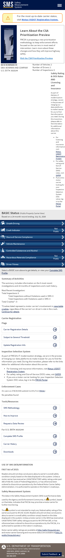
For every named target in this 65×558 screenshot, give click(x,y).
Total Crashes (8, 301)
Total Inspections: (10, 293)
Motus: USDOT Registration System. (40, 19)
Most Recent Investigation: (13, 290)
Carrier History (10, 444)
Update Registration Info (15, 345)
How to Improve (11, 415)
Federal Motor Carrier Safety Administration (23, 549)
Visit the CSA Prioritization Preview (36, 58)
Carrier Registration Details (16, 329)
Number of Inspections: (43, 70)
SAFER (58, 175)
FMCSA (42, 391)
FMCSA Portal (58, 205)
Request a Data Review (14, 423)
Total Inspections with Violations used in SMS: (28, 298)
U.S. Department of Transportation (28, 546)
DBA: (3, 67)
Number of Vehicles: (41, 64)
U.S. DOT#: (6, 70)
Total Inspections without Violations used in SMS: (30, 296)
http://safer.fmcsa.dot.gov (49, 530)
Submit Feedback (50, 554)
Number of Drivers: (41, 67)
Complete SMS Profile (13, 436)
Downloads (9, 451)
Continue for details (10, 311)
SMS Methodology (12, 407)
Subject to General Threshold (17, 337)
